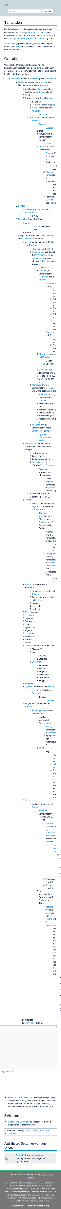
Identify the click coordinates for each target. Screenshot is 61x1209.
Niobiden (44, 85)
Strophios (36, 430)
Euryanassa (50, 78)
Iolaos (48, 726)
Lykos (27, 222)
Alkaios (28, 706)
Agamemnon (19, 38)
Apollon (41, 88)
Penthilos (50, 332)
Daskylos (22, 218)
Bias (53, 104)
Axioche (28, 238)
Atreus (49, 35)
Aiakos (35, 806)
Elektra (42, 353)
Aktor (41, 146)
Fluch (18, 46)
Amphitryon (37, 710)
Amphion (42, 82)
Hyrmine (36, 117)
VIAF (47, 1130)
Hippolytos (50, 565)
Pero (34, 104)
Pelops (32, 35)
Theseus (43, 512)
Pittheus (28, 499)
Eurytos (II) (51, 153)
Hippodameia (48, 235)
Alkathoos (29, 584)
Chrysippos (30, 1022)
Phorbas (36, 120)
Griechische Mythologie (19, 1121)
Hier (34, 1182)
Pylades (46, 356)
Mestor (50, 686)
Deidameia (51, 924)
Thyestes (29, 443)
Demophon (51, 553)
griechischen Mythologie (36, 32)
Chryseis (46, 260)
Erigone (42, 279)
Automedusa (45, 722)
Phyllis (52, 562)
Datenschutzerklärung (38, 1205)
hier (23, 1182)
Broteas (21, 205)
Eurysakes (54, 848)
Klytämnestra (31, 212)
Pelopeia (36, 462)
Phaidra (42, 519)
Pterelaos (50, 700)
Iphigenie (30, 38)
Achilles (49, 906)
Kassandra (37, 257)
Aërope (34, 245)
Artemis (40, 91)
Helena (51, 387)
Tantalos (19, 35)
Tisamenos (51, 283)
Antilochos (44, 114)
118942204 (36, 1130)
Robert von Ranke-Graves (20, 1097)
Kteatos (49, 171)
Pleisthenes (37, 248)
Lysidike (28, 686)
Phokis (48, 430)
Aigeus (35, 506)
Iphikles (38, 599)
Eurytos (49, 127)
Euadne (42, 655)
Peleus (53, 202)
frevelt (37, 43)
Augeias (42, 124)
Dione (36, 78)
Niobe (21, 82)
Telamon (36, 594)
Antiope (42, 524)
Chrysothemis (45, 369)
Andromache (54, 954)
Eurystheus (37, 661)
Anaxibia (36, 110)
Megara (52, 732)
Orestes (42, 38)
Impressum (18, 1205)
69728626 (9, 1133)
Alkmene (39, 713)
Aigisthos (43, 468)
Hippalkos (29, 615)
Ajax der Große (49, 825)
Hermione (43, 276)
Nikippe (28, 645)
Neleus (49, 97)
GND (27, 1130)
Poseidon (40, 509)
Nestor (35, 107)
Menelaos (36, 384)
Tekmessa (50, 832)
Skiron (28, 800)
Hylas (54, 765)
